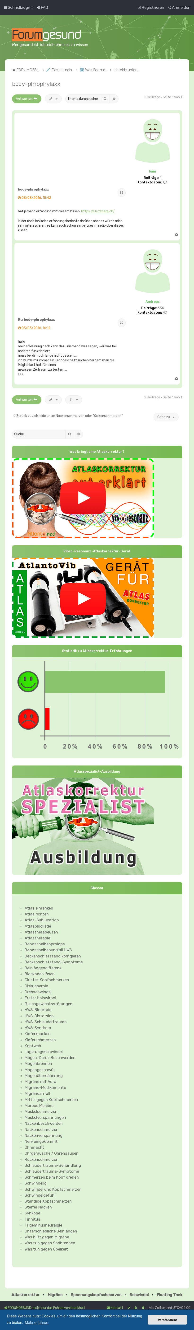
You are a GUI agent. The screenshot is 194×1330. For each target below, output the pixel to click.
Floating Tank (169, 1295)
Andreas (153, 302)
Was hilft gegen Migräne (47, 1237)
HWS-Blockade (38, 1009)
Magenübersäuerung (44, 1075)
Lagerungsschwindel (44, 1051)
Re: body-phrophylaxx (36, 320)
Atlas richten (37, 914)
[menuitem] (42, 7)
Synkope (32, 1213)
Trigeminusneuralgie (43, 1225)
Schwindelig (36, 1183)
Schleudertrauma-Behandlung (53, 1165)
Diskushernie (36, 986)
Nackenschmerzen (41, 1129)
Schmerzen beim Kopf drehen (52, 1177)
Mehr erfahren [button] (36, 1323)
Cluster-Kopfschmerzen (47, 979)
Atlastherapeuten (41, 932)
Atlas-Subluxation (42, 920)
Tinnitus (32, 1219)
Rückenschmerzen (41, 1159)
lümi (152, 171)
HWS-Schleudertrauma (46, 1021)
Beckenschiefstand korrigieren (53, 956)
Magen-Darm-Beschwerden (50, 1057)
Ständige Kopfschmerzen (48, 1201)
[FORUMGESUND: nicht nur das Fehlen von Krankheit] (52, 34)
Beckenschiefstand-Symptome (54, 962)
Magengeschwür (40, 1069)
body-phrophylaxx (36, 83)
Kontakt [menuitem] (117, 1308)
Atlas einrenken (39, 908)
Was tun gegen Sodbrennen (50, 1243)
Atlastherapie (37, 938)
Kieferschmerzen (40, 1039)
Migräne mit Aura (40, 1081)
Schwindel (139, 1295)
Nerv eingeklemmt (41, 1141)
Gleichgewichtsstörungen (48, 1003)
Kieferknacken (38, 1033)
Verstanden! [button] (167, 1320)
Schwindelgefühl (40, 1195)
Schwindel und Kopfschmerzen (53, 1189)
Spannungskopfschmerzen (96, 1295)
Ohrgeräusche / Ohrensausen (52, 1153)
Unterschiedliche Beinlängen (51, 1231)
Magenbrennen (38, 1063)
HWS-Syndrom (38, 1027)
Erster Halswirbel (40, 997)
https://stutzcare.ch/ (98, 211)
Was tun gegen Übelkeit (46, 1249)
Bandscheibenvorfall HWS (48, 949)
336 (161, 308)
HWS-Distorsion (39, 1015)
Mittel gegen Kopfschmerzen (51, 1099)
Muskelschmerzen (41, 1111)
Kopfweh (33, 1045)
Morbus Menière (39, 1105)
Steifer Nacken (38, 1207)
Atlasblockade (38, 926)
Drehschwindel (38, 991)
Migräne (55, 1295)
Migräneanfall (37, 1093)
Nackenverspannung (43, 1135)
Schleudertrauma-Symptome (52, 1171)
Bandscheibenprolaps (45, 944)
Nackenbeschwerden (44, 1123)
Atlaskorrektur (26, 1295)
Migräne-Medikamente (45, 1087)
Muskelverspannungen (45, 1117)
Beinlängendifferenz (43, 968)
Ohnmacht (34, 1147)
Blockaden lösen (40, 973)
